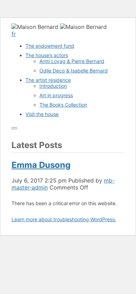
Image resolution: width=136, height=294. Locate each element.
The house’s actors (46, 55)
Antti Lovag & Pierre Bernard (71, 61)
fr (14, 33)
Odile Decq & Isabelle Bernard (73, 71)
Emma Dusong (41, 165)
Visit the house (42, 114)
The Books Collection (63, 105)
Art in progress (56, 95)
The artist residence (48, 80)
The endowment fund (49, 46)
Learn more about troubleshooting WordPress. (64, 219)
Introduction (53, 86)
